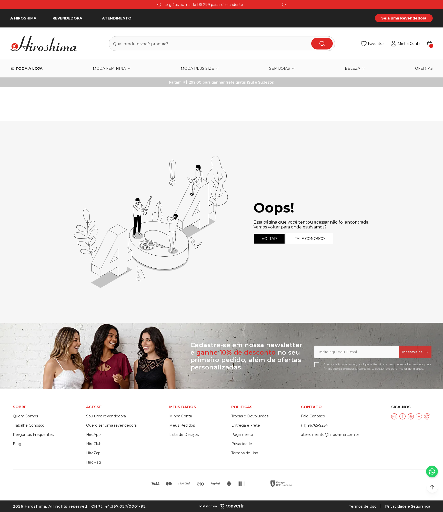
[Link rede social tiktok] (411, 416)
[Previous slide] (159, 4)
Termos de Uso (363, 506)
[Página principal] (46, 43)
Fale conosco (309, 238)
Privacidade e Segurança (407, 506)
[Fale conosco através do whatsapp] (432, 471)
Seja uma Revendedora (403, 18)
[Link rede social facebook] (402, 416)
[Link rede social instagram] (394, 416)
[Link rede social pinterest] (427, 416)
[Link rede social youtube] (419, 416)
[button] (432, 487)
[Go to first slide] (284, 4)
